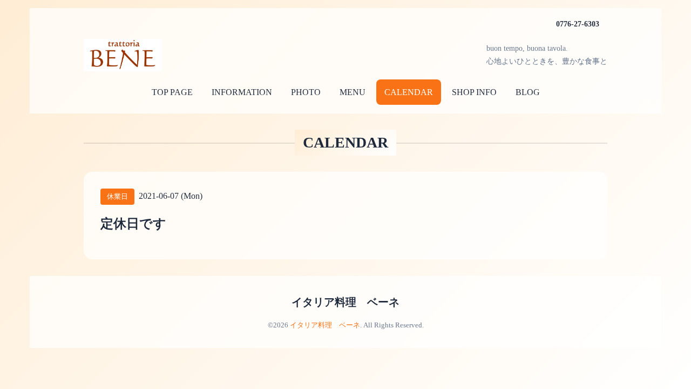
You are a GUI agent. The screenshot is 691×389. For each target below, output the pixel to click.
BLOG (528, 92)
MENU (352, 92)
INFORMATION (242, 92)
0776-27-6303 (577, 24)
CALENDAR (408, 92)
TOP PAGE (172, 92)
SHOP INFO (474, 92)
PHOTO (306, 92)
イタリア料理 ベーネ (345, 302)
